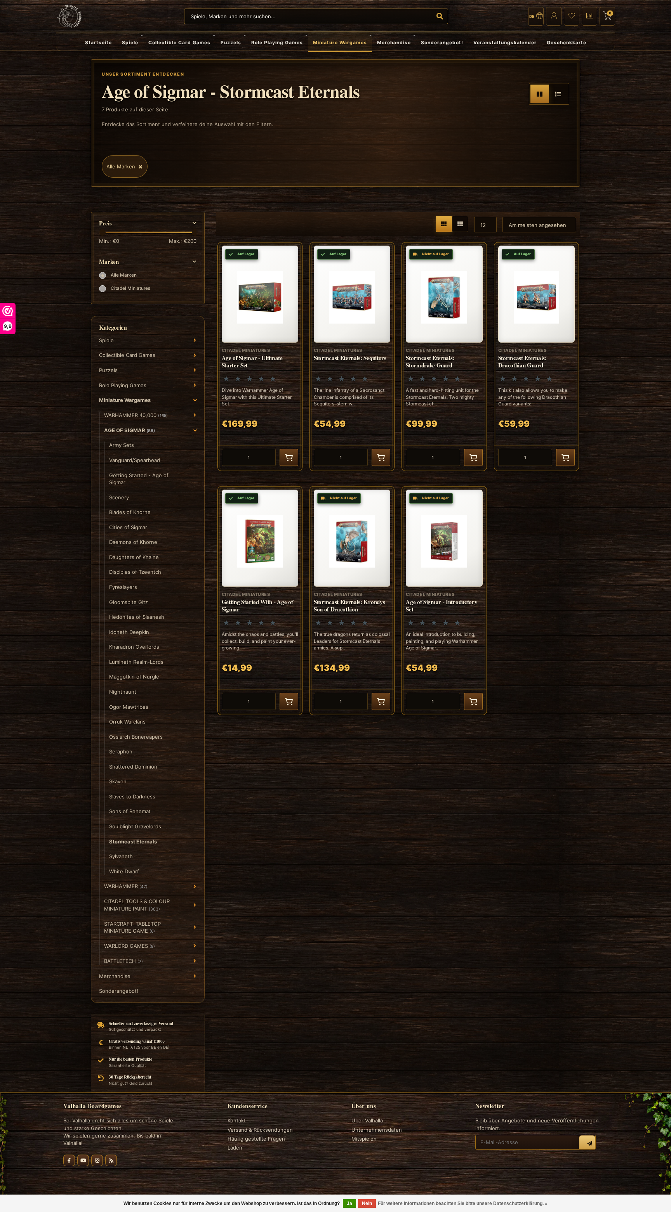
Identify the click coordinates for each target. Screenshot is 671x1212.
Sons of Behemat (130, 811)
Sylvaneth (121, 856)
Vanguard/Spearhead (134, 460)
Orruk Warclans (127, 722)
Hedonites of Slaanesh (136, 617)
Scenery (119, 497)
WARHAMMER (126, 886)
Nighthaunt (122, 692)
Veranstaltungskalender (505, 42)
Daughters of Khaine (134, 557)
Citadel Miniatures (130, 288)
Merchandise (394, 42)
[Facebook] (69, 1160)
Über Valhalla (367, 1120)
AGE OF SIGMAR (129, 430)
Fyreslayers (123, 587)
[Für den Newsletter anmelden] (587, 1143)
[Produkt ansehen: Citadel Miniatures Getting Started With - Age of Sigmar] (260, 601)
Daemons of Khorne (133, 542)
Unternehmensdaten (376, 1130)
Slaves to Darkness (132, 796)
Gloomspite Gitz (128, 602)
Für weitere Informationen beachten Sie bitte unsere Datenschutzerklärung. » (463, 1203)
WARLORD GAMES (129, 946)
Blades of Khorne (130, 512)
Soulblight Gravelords (135, 826)
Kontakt (237, 1120)
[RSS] (111, 1160)
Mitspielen (364, 1139)
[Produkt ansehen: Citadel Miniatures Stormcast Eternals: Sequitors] (352, 356)
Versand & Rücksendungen (260, 1130)
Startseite (98, 42)
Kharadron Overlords (134, 647)
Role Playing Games (277, 42)
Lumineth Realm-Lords (136, 662)
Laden (235, 1147)
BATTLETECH (123, 961)
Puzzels (231, 42)
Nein (367, 1203)
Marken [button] (109, 261)
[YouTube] (83, 1160)
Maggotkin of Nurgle (134, 677)
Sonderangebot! (442, 42)
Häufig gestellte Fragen (256, 1139)
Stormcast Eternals (133, 841)
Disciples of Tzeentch (135, 572)
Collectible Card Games (179, 42)
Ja (349, 1203)
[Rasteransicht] (539, 94)
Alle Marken (124, 275)
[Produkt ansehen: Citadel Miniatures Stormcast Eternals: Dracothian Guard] (536, 356)
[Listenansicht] (558, 94)
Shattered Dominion (133, 767)
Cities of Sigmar (128, 527)
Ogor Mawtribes (128, 707)
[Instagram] (97, 1160)
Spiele (130, 42)
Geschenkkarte (566, 42)
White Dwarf (124, 871)
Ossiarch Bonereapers (136, 737)
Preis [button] (105, 223)
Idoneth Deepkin (129, 632)
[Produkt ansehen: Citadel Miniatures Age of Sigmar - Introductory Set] (444, 601)
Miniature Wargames (340, 42)
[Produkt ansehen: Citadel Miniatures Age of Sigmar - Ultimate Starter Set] (260, 356)
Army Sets (121, 445)
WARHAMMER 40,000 (136, 415)
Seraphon (120, 751)
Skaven (118, 781)
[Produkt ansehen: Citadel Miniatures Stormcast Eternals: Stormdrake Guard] (444, 356)
